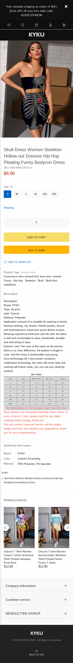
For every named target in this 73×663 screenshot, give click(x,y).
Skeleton (30, 280)
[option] (36, 89)
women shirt (28, 272)
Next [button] (69, 89)
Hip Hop (18, 280)
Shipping (9, 207)
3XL (54, 193)
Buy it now (36, 250)
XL (35, 193)
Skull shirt (51, 280)
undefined (10, 284)
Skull (40, 280)
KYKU (5, 472)
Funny (7, 280)
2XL (45, 193)
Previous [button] (3, 89)
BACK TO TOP (36, 654)
